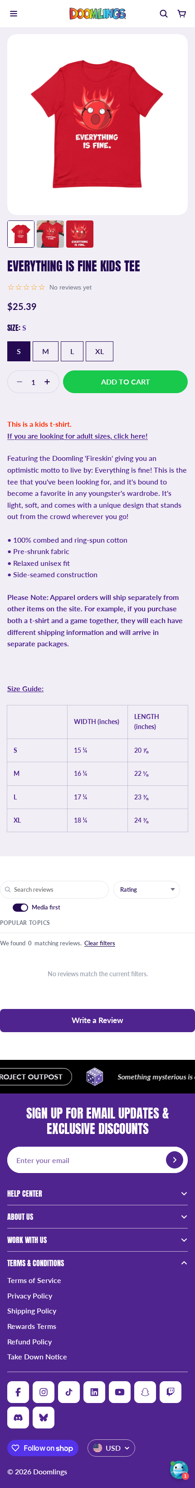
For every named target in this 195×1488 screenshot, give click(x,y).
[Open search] (163, 13)
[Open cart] (181, 13)
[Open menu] (13, 13)
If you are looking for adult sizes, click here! (77, 435)
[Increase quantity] (49, 381)
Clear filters (99, 943)
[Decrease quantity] (16, 381)
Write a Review (97, 1020)
